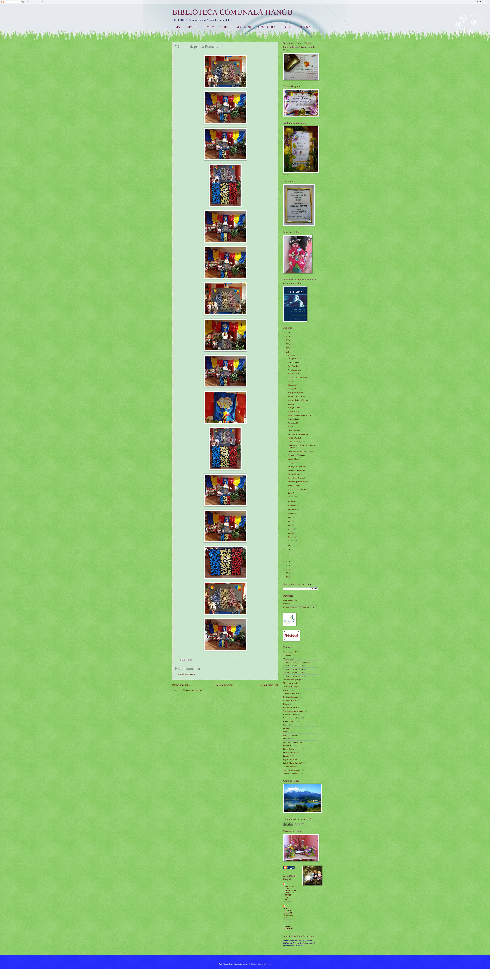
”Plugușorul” (292, 385)
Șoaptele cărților (293, 362)
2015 (288, 565)
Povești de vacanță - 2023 (292, 749)
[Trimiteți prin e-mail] (181, 660)
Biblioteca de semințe (290, 697)
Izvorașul (291, 404)
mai (289, 525)
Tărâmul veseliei (289, 766)
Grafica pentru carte (289, 916)
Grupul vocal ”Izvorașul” (296, 455)
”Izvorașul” (287, 655)
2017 (288, 557)
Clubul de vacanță (289, 714)
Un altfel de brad (293, 366)
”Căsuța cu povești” (290, 652)
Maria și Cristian (293, 463)
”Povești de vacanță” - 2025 (293, 672)
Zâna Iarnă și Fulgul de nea (297, 377)
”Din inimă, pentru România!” (298, 434)
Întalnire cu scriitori (290, 735)
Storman (254, 964)
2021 (288, 352)
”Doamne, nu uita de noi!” (297, 470)
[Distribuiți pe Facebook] (188, 660)
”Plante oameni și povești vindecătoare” (297, 662)
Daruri (285, 725)
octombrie (292, 505)
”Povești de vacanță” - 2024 (293, 669)
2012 (288, 577)
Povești (290, 426)
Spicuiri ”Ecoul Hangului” (292, 763)
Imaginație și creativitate (296, 396)
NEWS (178, 27)
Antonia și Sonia (293, 459)
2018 (288, 553)
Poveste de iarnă (293, 373)
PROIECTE (225, 27)
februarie (291, 537)
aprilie (290, 529)
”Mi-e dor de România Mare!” (298, 489)
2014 (288, 569)
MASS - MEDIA (266, 27)
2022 (288, 348)
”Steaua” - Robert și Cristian (298, 400)
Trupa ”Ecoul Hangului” (296, 441)
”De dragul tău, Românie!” (297, 466)
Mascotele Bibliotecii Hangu (293, 742)
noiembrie (292, 501)
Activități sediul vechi (291, 693)
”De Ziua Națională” (295, 474)
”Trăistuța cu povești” (290, 686)
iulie (290, 517)
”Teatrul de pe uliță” (290, 683)
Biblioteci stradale (289, 700)
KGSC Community (290, 600)
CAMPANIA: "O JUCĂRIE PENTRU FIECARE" (289, 896)
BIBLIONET (304, 27)
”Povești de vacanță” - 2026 (293, 676)
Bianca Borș (292, 493)
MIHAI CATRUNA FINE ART (288, 910)
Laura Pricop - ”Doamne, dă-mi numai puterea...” (301, 446)
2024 (288, 340)
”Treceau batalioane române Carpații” (301, 451)
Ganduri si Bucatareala (288, 927)
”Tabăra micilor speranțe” (292, 679)
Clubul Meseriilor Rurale (292, 718)
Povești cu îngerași (294, 370)
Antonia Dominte (294, 485)
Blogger (286, 704)
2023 (288, 344)
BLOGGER (286, 27)
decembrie (292, 355)
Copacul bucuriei (294, 430)
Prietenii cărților (293, 423)
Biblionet (286, 603)
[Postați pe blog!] (183, 660)
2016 (288, 561)
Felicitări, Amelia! (294, 438)
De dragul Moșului (294, 358)
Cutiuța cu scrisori (289, 721)
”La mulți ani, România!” (296, 478)
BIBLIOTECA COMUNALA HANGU (232, 12)
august (290, 513)
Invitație (286, 731)
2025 (288, 336)
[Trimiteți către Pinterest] (191, 660)
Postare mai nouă (181, 684)
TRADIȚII (193, 27)
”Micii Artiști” (288, 659)
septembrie (292, 509)
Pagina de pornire (225, 684)
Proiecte (286, 756)
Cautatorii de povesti (290, 707)
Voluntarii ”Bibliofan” (291, 773)
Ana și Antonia (293, 496)
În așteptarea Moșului (295, 392)
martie (290, 533)
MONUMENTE (245, 27)
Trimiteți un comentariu (186, 674)
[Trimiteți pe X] (186, 660)
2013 (288, 573)
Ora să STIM (287, 745)
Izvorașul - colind (294, 407)
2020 (288, 545)
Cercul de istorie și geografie (293, 711)
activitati (286, 690)
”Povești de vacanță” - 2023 (293, 665)
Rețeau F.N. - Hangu (290, 759)
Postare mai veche (269, 684)
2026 (288, 332)
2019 (288, 549)
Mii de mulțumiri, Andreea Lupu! (299, 415)
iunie (290, 521)
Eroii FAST (287, 728)
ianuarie (291, 541)
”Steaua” (291, 381)
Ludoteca (286, 738)
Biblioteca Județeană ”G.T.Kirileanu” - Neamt (299, 607)
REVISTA (209, 27)
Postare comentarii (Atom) (192, 690)
